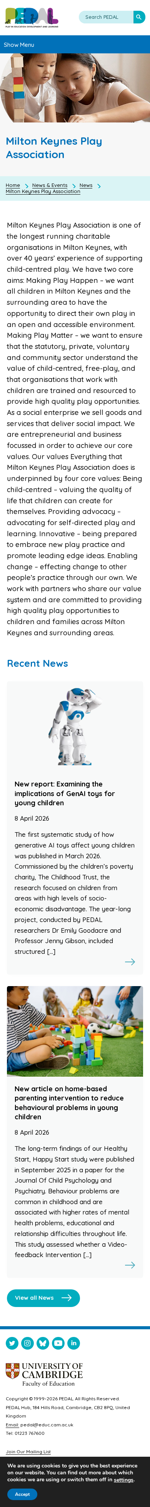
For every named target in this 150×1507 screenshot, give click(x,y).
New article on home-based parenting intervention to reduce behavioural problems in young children (69, 1102)
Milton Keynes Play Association (43, 191)
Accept (22, 1494)
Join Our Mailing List (28, 1451)
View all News (34, 1297)
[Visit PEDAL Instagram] (27, 1345)
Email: (12, 1425)
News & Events (49, 185)
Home (13, 185)
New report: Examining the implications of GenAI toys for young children (65, 793)
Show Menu (19, 44)
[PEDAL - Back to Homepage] (31, 18)
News (86, 185)
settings (123, 1480)
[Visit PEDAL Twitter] (12, 1345)
